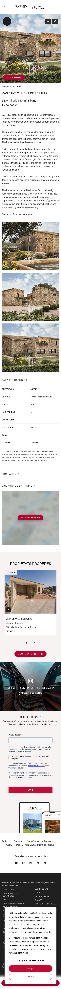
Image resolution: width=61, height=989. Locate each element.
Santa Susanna (42, 896)
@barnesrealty (30, 693)
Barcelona (8, 890)
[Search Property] (4, 7)
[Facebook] (23, 863)
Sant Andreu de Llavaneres (10, 894)
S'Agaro (38, 900)
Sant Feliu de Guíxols (13, 903)
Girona (38, 893)
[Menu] (55, 7)
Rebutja (30, 976)
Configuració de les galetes (30, 960)
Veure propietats (30, 654)
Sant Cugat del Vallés (45, 904)
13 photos (14, 78)
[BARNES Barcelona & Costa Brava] (26, 7)
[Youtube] (16, 863)
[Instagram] (37, 863)
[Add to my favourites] (48, 21)
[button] (30, 518)
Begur (6, 900)
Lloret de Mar (42, 889)
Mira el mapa (32, 517)
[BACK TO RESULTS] (7, 21)
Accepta (30, 968)
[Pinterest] (44, 863)
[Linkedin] (30, 863)
